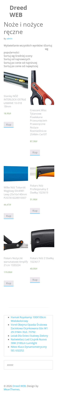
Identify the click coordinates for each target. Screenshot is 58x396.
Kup (8, 124)
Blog (7, 58)
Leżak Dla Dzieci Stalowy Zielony (29, 335)
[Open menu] (54, 6)
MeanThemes (11, 389)
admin (9, 38)
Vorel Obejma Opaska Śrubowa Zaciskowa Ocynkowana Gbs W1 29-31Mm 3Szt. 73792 (29, 328)
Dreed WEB (18, 11)
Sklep (8, 52)
